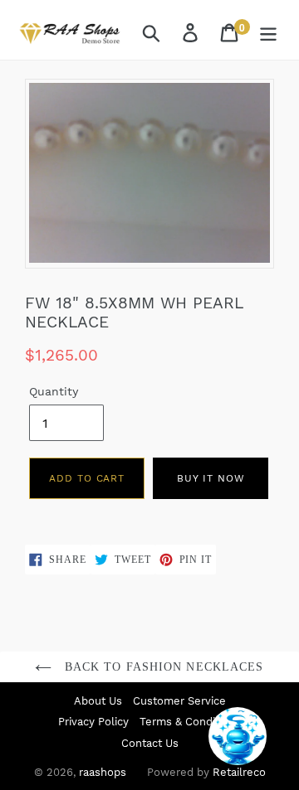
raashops (102, 772)
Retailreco (239, 772)
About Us (98, 701)
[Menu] (269, 32)
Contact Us (150, 743)
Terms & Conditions (190, 721)
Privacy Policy (93, 721)
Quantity (53, 391)
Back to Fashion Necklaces (161, 667)
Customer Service (179, 701)
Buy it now (211, 478)
